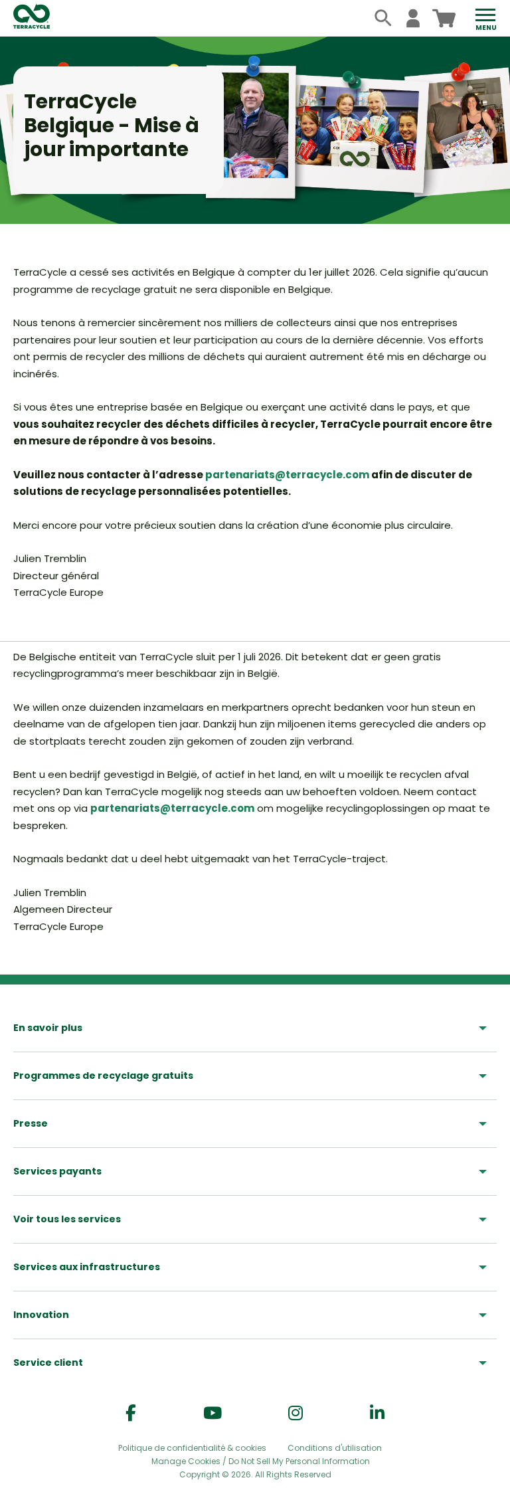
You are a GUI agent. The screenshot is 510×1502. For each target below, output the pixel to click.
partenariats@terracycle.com (287, 475)
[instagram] (295, 1413)
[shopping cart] (444, 18)
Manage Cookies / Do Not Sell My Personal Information (260, 1461)
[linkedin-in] (377, 1413)
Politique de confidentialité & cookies (192, 1448)
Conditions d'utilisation (335, 1448)
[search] (383, 18)
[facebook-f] (131, 1413)
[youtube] (212, 1413)
